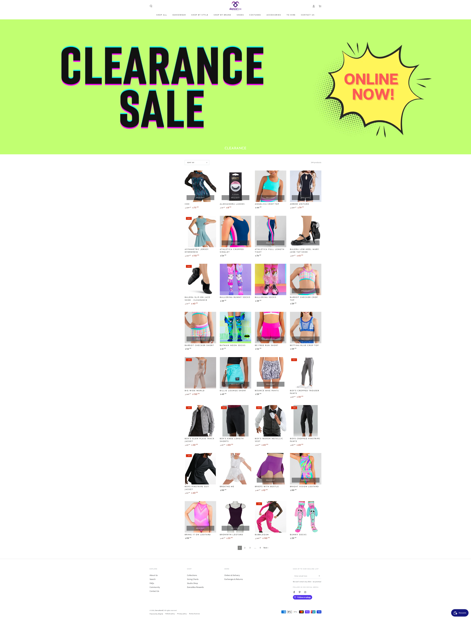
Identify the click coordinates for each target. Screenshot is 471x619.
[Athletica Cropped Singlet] (235, 231)
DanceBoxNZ (159, 610)
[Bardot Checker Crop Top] (305, 279)
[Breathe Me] (235, 468)
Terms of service (194, 614)
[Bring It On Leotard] (200, 517)
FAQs (152, 583)
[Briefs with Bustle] (270, 468)
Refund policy (170, 614)
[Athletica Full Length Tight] (270, 231)
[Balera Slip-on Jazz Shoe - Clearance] (200, 279)
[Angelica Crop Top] (270, 186)
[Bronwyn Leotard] (235, 517)
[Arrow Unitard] (305, 186)
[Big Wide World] (200, 373)
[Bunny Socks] (305, 517)
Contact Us (154, 591)
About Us (154, 575)
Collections (192, 575)
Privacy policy (182, 614)
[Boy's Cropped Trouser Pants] (305, 373)
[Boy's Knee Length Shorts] (235, 420)
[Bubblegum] (270, 517)
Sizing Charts (193, 579)
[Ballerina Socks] (270, 279)
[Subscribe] (320, 576)
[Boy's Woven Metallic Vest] (270, 420)
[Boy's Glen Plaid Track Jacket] (200, 420)
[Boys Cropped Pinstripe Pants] (305, 420)
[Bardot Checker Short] (200, 327)
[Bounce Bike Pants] (270, 373)
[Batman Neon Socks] (235, 327)
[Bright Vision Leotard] (305, 468)
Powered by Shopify (156, 614)
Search (153, 579)
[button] (151, 6)
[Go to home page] (235, 6)
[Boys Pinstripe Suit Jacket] (200, 468)
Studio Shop (192, 583)
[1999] (200, 186)
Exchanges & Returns (233, 579)
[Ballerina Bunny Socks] (235, 279)
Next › (265, 547)
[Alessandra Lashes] (235, 186)
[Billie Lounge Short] (235, 373)
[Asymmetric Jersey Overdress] (200, 231)
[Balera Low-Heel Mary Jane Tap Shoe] (305, 231)
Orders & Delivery (232, 575)
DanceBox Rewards (195, 587)
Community (155, 587)
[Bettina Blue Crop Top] (305, 327)
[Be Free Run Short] (270, 327)
